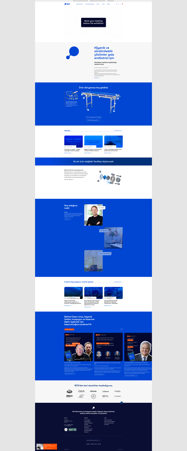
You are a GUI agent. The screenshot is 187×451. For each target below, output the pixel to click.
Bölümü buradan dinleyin (69, 373)
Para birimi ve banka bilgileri (109, 421)
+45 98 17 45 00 (70, 424)
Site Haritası (106, 424)
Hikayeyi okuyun (67, 305)
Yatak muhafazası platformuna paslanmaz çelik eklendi (113, 150)
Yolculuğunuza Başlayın (89, 4)
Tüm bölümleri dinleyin (68, 329)
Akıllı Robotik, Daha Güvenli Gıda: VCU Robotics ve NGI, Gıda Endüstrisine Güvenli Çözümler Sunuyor (91, 302)
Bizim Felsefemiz (79, 4)
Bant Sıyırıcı (86, 427)
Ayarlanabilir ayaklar (88, 430)
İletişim (108, 4)
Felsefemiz (96, 77)
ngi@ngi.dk (69, 425)
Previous (118, 329)
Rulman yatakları (87, 421)
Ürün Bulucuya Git (92, 120)
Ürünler (98, 4)
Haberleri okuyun (67, 152)
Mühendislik (105, 230)
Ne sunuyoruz (71, 35)
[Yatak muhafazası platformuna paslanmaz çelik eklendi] (40, 447)
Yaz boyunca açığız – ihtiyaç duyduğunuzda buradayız (72, 150)
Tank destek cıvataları (88, 428)
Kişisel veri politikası (108, 419)
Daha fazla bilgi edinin (47, 448)
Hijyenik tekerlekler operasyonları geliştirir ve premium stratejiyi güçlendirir (72, 302)
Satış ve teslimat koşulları (109, 422)
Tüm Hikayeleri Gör (117, 281)
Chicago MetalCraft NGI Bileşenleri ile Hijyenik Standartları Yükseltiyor (111, 302)
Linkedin (92, 443)
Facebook (88, 443)
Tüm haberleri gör (117, 130)
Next (121, 329)
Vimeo (96, 443)
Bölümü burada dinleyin (98, 374)
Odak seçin (67, 219)
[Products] (72, 96)
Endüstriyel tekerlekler (88, 422)
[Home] (67, 4)
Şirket (103, 4)
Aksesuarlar (86, 431)
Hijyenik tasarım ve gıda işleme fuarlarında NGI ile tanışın (93, 150)
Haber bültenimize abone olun (93, 440)
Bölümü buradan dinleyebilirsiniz (130, 375)
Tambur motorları (87, 425)
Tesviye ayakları (87, 419)
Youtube (99, 443)
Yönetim (102, 207)
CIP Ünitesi (86, 424)
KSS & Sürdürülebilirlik (105, 253)
